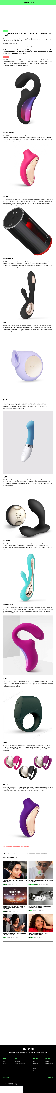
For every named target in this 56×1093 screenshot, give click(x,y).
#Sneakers (35, 1063)
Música (5, 911)
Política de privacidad (20, 1063)
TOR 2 (5, 678)
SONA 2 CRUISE (8, 133)
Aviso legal (17, 1061)
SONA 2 (5, 784)
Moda (30, 910)
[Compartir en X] (28, 47)
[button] (2, 2)
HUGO (5, 477)
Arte (34, 1070)
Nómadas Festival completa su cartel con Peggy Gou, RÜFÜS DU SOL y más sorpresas (14, 907)
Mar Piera (6, 43)
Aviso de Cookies (19, 1066)
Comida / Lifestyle (33, 884)
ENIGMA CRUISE (8, 605)
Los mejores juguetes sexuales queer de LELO (16, 846)
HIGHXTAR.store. (49, 1063)
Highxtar (40, 884)
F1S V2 (5, 197)
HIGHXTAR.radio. (49, 1066)
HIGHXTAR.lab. (48, 1061)
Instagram (44, 853)
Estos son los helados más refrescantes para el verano (41, 881)
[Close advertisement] (22, 1087)
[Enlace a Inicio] (28, 1049)
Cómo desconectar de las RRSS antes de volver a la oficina (14, 934)
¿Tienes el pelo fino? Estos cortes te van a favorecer (15, 881)
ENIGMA (6, 57)
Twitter (38, 853)
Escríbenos (50, 1080)
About (4, 1061)
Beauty (5, 884)
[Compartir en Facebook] (25, 47)
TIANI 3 (5, 742)
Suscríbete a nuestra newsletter (11, 1080)
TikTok (17, 1052)
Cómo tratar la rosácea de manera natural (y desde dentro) (39, 934)
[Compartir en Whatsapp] (31, 47)
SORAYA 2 (6, 541)
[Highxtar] (28, 2)
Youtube (33, 1052)
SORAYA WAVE (8, 259)
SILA (4, 322)
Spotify (38, 1052)
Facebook (32, 853)
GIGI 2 (5, 400)
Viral (5, 30)
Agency (4, 1063)
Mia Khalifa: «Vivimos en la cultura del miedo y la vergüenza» (40, 907)
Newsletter (44, 1052)
